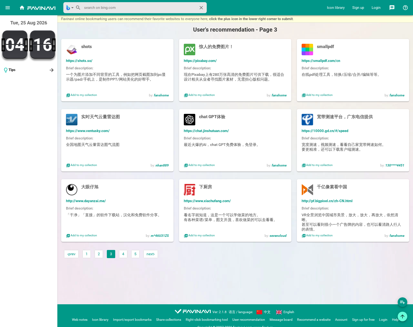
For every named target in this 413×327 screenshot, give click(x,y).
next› (151, 254)
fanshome (161, 95)
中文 (267, 312)
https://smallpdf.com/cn (321, 61)
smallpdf (325, 46)
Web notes (79, 319)
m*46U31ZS (160, 236)
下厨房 (205, 186)
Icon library (336, 8)
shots (86, 46)
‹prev (71, 254)
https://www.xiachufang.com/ (207, 201)
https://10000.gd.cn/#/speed (325, 131)
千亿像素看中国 (332, 186)
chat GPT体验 (212, 116)
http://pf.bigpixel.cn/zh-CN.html (327, 201)
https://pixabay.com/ (200, 61)
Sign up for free (363, 319)
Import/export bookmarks (132, 319)
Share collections (168, 319)
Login (376, 8)
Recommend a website (314, 319)
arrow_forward (51, 70)
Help (395, 319)
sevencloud (278, 236)
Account (341, 319)
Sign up (358, 8)
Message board (281, 319)
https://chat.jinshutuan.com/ (206, 131)
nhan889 (162, 165)
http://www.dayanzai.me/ (86, 201)
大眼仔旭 (89, 186)
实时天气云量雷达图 (100, 116)
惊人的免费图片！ (216, 46)
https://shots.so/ (79, 61)
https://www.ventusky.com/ (88, 131)
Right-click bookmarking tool (207, 319)
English (288, 312)
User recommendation (248, 319)
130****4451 (394, 165)
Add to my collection (81, 95)
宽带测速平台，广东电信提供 (345, 116)
